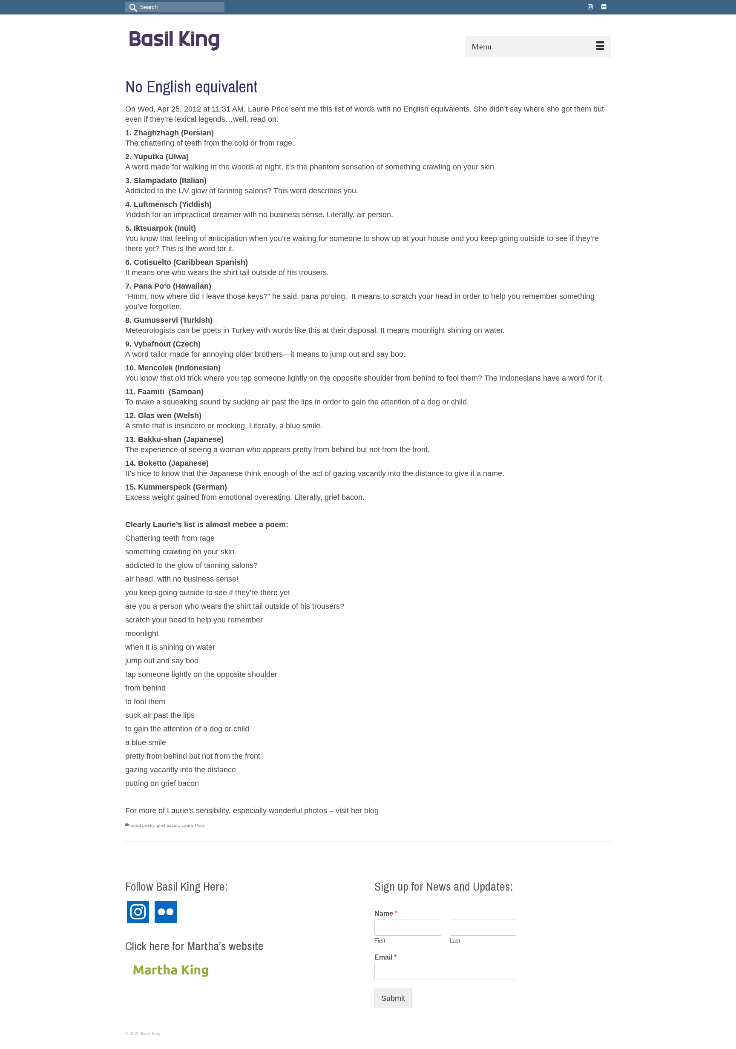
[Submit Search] (131, 7)
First (379, 940)
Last (455, 940)
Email (385, 957)
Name (385, 913)
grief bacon (168, 825)
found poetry (141, 825)
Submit (393, 998)
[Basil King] (202, 39)
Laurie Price (193, 825)
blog (371, 810)
